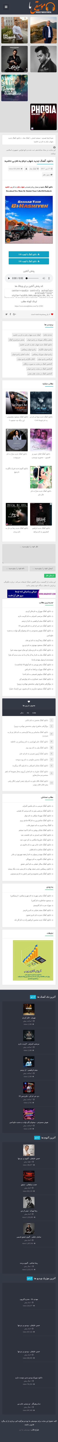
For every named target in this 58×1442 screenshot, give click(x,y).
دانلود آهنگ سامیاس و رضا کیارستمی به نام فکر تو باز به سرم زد (28, 734)
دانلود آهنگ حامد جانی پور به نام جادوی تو (35, 845)
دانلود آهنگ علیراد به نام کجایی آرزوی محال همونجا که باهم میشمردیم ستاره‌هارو (26, 773)
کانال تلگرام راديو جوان (26, 359)
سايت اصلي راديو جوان (20, 354)
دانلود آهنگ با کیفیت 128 (28, 254)
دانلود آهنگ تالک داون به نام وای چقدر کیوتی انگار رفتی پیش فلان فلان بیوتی (28, 783)
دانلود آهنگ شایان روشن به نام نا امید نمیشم (35, 830)
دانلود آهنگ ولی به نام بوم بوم (37, 748)
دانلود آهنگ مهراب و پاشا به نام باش (38, 669)
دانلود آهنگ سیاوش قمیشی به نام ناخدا (37, 674)
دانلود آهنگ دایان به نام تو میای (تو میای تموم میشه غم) (30, 650)
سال (22, 713)
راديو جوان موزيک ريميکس (42, 354)
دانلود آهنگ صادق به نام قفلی (40, 849)
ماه (28, 713)
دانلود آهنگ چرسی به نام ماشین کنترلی (37, 806)
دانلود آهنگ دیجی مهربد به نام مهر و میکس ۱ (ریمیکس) (30, 896)
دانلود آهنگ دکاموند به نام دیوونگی (38, 859)
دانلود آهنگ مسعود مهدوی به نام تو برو (37, 645)
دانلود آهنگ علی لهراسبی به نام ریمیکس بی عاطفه (29, 742)
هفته (34, 713)
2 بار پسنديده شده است (40, 314)
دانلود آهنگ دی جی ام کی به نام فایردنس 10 (35, 626)
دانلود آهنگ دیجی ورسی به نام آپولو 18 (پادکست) (33, 664)
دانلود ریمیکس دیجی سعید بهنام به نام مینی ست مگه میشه (29, 869)
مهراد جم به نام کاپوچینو (42, 905)
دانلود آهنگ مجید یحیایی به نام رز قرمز (37, 910)
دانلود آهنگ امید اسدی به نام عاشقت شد (36, 835)
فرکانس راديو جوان (45, 359)
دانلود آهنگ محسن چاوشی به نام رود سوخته (32, 760)
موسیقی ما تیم (24, 1430)
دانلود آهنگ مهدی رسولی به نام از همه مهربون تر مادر (31, 854)
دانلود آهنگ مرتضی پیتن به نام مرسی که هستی (34, 811)
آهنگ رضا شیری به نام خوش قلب (39, 825)
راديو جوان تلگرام (45, 349)
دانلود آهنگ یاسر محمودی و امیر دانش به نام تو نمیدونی (30, 874)
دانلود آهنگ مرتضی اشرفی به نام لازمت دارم (34, 616)
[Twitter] (6, 314)
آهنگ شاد (26, 138)
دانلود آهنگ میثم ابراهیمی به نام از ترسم (36, 621)
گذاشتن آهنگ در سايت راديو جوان (39, 369)
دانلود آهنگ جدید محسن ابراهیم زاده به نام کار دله (33, 920)
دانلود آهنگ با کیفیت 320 (28, 261)
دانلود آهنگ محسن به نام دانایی (36, 720)
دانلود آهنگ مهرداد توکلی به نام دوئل (37, 816)
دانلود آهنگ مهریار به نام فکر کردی (38, 611)
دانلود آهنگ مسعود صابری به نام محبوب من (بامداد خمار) (30, 689)
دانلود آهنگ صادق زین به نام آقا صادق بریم (35, 820)
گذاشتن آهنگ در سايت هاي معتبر (40, 374)
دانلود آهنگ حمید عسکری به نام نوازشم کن (35, 679)
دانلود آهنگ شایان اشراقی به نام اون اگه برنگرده (30, 766)
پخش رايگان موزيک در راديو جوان (39, 340)
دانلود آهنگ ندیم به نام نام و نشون (38, 915)
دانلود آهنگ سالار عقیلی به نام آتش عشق (36, 864)
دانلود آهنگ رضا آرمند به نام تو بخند (38, 640)
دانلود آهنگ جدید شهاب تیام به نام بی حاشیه (29, 161)
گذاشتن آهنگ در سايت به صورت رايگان (37, 364)
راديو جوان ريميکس (28, 349)
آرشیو (33, 997)
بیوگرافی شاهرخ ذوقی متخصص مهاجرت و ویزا (34, 684)
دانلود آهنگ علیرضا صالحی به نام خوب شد (35, 840)
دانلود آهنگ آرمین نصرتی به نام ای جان (33, 754)
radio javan (48, 335)
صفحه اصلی (35, 138)
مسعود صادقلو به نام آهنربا (41, 900)
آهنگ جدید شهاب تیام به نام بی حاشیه (26, 335)
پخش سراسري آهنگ (16, 340)
